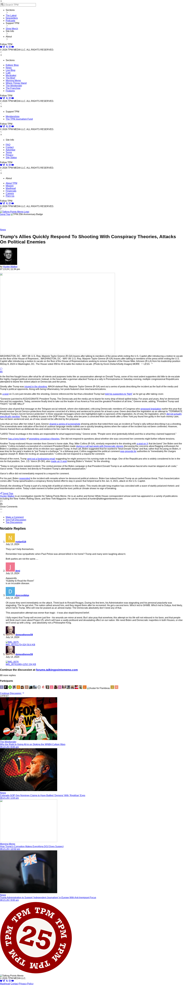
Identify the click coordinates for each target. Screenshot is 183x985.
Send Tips (5, 214)
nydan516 (20, 541)
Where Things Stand (16, 83)
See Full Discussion (16, 520)
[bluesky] (1, 47)
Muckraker (11, 75)
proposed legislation (151, 409)
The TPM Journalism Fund (19, 119)
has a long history (17, 439)
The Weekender (14, 85)
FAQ (8, 144)
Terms (9, 152)
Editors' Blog (12, 65)
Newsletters (12, 18)
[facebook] (4, 47)
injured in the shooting (35, 386)
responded (24, 478)
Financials (11, 191)
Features (10, 91)
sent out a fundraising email (41, 458)
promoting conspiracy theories (44, 439)
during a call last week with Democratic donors (99, 446)
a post (5, 394)
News (9, 67)
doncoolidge (22, 595)
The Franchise (13, 88)
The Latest (11, 15)
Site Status (11, 157)
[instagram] (10, 47)
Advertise (10, 150)
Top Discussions (14, 522)
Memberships (12, 116)
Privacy (9, 155)
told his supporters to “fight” (118, 394)
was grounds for (128, 451)
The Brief (10, 78)
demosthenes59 (24, 634)
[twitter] (7, 981)
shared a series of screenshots (64, 424)
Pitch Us (10, 196)
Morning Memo (13, 80)
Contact (10, 147)
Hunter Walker (10, 266)
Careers (10, 193)
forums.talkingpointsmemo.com (57, 669)
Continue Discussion (11, 693)
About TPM (11, 183)
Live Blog (10, 70)
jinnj (17, 571)
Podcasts (10, 20)
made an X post (59, 461)
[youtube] (12, 47)
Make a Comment (15, 517)
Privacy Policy (26, 983)
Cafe (8, 73)
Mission (10, 186)
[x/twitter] (7, 47)
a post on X (142, 443)
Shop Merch (12, 28)
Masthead (11, 188)
